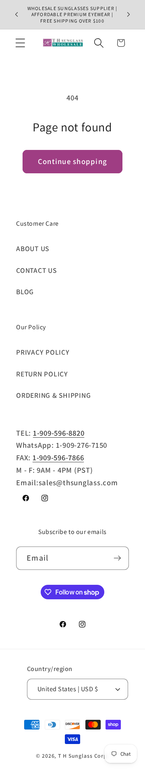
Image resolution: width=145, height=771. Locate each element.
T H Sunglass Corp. (83, 755)
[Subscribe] (117, 558)
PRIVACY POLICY (43, 352)
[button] (20, 43)
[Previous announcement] (16, 14)
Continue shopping (72, 161)
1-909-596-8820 (59, 433)
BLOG (25, 291)
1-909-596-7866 (58, 457)
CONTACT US (36, 270)
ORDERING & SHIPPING (53, 395)
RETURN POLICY (42, 373)
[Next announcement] (128, 14)
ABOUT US (32, 248)
